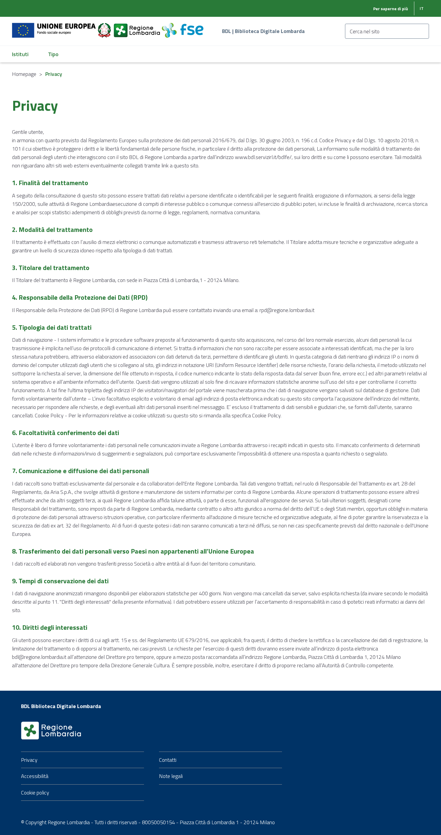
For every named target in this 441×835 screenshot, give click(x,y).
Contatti (167, 760)
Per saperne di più (390, 8)
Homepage (24, 74)
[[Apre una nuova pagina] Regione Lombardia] (137, 27)
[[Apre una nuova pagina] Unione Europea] (54, 27)
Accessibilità (34, 776)
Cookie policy (35, 792)
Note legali (171, 776)
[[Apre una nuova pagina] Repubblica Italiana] (105, 27)
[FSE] (182, 27)
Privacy (29, 760)
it (422, 8)
